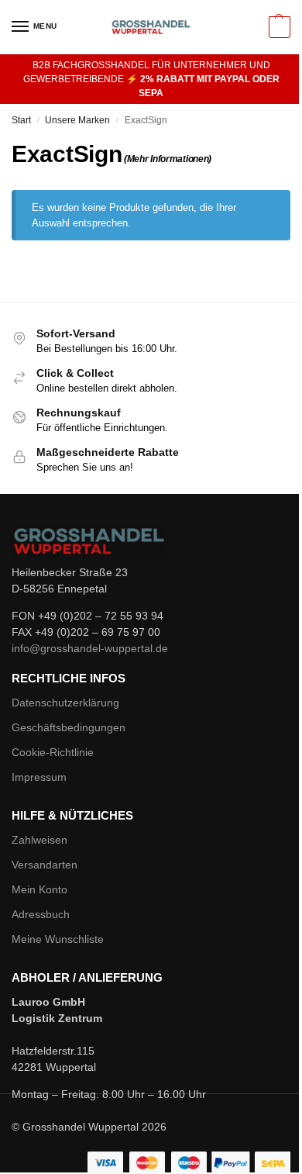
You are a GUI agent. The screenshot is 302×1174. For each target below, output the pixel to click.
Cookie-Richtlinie (53, 752)
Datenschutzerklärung (65, 702)
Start (21, 120)
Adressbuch (41, 914)
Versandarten (44, 864)
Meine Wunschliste (58, 939)
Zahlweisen (39, 840)
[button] (277, 27)
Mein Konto (39, 889)
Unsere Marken (77, 120)
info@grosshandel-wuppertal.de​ (90, 648)
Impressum (39, 777)
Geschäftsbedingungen (68, 727)
